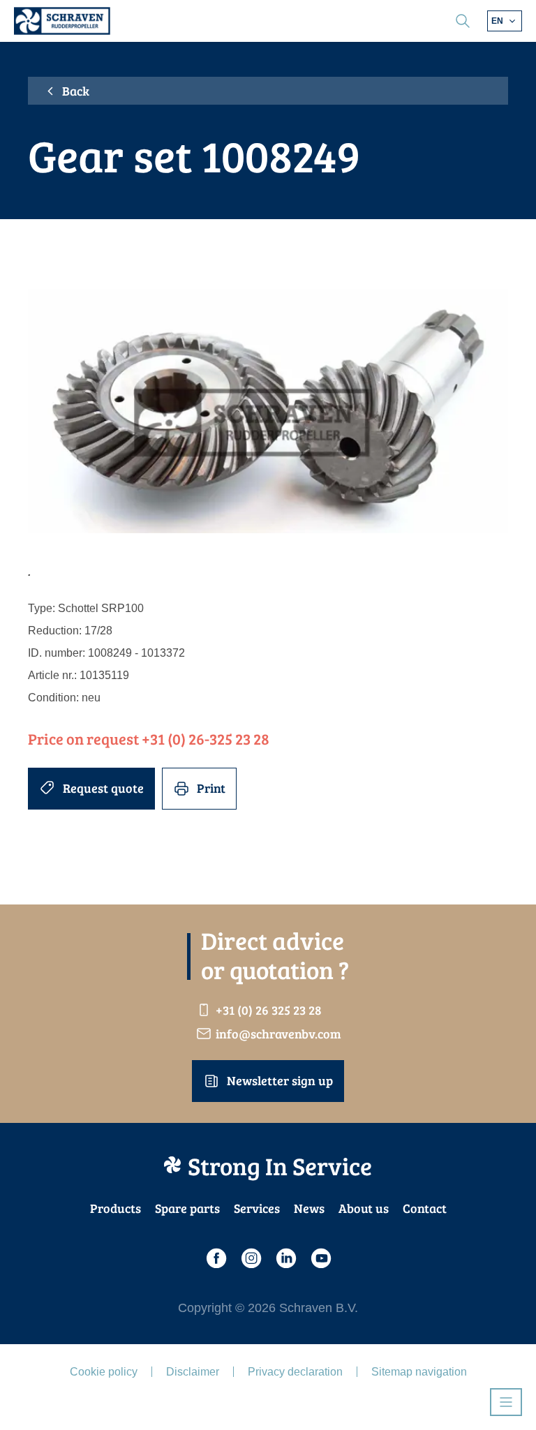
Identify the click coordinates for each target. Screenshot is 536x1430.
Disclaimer (192, 1372)
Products (115, 1208)
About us (363, 1208)
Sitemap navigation (419, 1372)
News (309, 1208)
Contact (425, 1208)
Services (257, 1208)
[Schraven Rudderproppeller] (62, 21)
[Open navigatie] (506, 1402)
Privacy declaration (295, 1372)
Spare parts (187, 1208)
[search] (462, 20)
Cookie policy (103, 1372)
